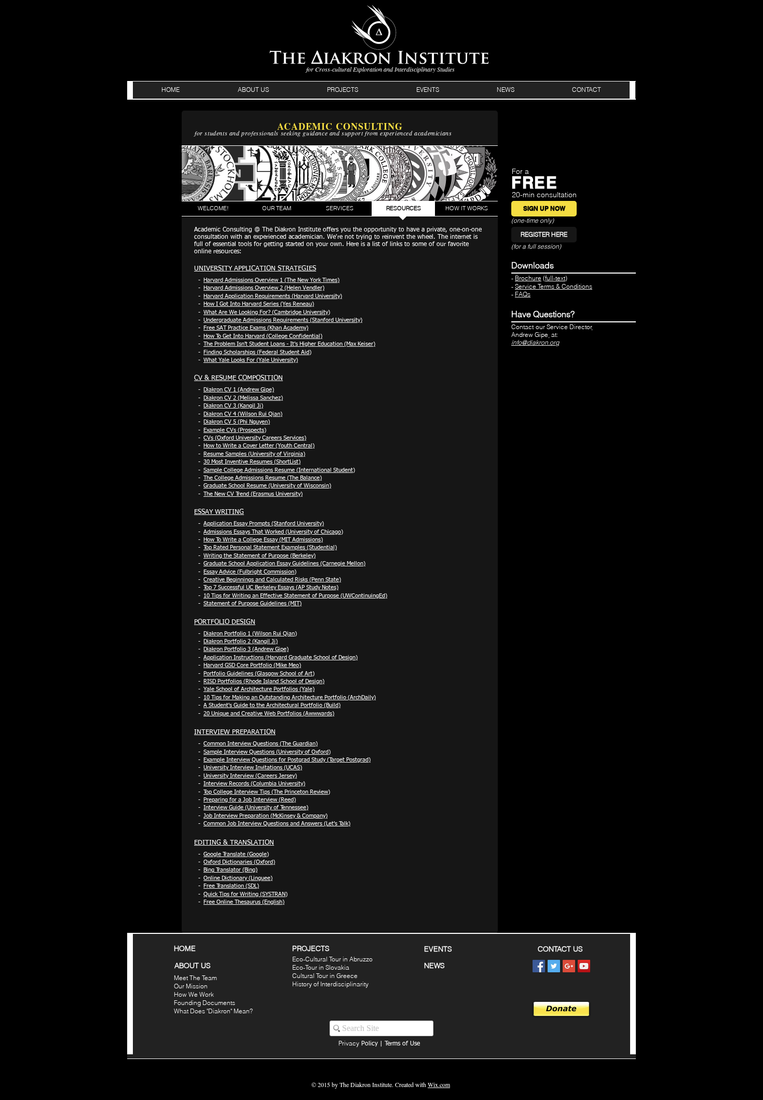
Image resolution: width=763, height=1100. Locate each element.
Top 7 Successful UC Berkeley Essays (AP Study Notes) (270, 587)
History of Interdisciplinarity (330, 984)
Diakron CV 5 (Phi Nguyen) (236, 422)
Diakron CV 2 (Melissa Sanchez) (243, 398)
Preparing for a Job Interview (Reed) (249, 800)
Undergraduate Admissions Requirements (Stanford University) (282, 320)
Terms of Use (402, 1044)
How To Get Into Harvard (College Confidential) (262, 336)
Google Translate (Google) (236, 854)
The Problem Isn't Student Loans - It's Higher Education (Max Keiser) (289, 344)
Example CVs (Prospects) (234, 430)
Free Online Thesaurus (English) (243, 902)
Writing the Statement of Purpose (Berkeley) (259, 556)
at (553, 334)
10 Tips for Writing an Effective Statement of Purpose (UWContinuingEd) (295, 596)
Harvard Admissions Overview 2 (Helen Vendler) (263, 288)
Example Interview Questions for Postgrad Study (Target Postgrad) (287, 760)
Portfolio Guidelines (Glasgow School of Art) (259, 673)
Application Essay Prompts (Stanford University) (263, 523)
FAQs (522, 294)
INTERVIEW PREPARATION (235, 732)
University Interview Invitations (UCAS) (252, 767)
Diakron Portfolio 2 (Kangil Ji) (240, 641)
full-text (555, 278)
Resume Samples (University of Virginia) (254, 454)
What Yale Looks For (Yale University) (250, 360)
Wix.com (439, 1084)
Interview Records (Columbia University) (254, 783)
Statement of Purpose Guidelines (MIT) (252, 603)
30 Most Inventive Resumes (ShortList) (252, 462)
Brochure (528, 278)
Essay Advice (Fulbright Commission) (249, 572)
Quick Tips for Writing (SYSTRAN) (245, 894)
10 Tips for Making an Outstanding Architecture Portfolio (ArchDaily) (289, 697)
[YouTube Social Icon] (584, 966)
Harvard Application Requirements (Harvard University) (272, 296)
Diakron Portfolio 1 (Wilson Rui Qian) (250, 633)
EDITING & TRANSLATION (234, 842)
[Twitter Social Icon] (554, 966)
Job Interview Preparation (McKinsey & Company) (265, 816)
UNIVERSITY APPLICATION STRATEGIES (255, 268)
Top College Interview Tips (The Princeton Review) (266, 792)
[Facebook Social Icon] (539, 966)
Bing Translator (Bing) (230, 870)
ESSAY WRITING (219, 512)
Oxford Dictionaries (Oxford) (239, 862)
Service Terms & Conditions (553, 286)
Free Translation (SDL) (231, 886)
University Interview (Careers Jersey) (250, 776)
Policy (358, 1044)
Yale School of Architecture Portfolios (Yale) (259, 689)
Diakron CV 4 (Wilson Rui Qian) (242, 414)
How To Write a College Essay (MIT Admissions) (263, 539)
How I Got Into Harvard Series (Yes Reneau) (258, 304)
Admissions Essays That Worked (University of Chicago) (273, 532)
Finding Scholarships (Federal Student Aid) (257, 352)
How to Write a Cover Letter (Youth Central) (259, 446)
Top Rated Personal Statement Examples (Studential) (270, 547)
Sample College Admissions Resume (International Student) (279, 470)
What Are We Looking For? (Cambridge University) (266, 312)
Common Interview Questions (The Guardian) (260, 743)
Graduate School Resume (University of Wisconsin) (267, 485)
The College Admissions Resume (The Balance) (262, 478)
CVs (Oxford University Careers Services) (254, 438)
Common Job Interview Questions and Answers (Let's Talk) (276, 823)
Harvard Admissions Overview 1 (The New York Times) (271, 280)
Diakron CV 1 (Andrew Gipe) (238, 389)
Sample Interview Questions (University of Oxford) (267, 752)
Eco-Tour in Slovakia (320, 967)
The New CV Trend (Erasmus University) (253, 494)
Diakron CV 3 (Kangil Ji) (233, 406)
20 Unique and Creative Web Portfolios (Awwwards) (268, 713)
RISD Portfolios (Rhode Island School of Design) (263, 681)
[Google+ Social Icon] (569, 966)
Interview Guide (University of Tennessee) (255, 807)
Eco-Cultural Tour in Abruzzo (332, 959)
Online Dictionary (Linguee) (237, 878)
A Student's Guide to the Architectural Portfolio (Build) (271, 705)
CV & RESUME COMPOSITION (238, 378)
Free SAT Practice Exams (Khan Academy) (255, 328)
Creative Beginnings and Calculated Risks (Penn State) (272, 579)
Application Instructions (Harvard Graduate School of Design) (280, 657)
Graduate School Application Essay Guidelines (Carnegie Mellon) (284, 563)
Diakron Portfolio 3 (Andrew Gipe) (246, 649)
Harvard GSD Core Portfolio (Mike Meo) (252, 665)
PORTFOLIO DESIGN (224, 622)
